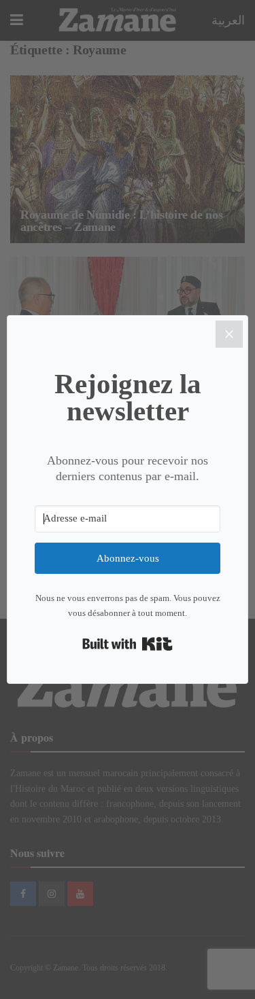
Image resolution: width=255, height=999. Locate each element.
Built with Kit (127, 644)
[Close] (229, 334)
